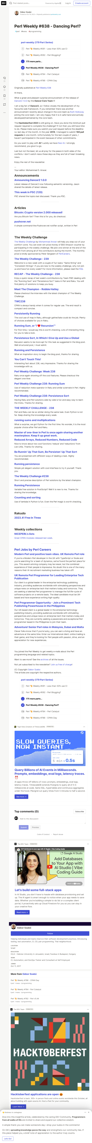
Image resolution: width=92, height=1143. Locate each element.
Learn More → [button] (18, 1106)
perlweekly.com (56, 14)
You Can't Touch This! (27, 359)
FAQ (81, 269)
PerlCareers (64, 254)
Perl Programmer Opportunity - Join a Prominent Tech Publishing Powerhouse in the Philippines (47, 604)
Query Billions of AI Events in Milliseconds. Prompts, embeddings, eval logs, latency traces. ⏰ (50, 773)
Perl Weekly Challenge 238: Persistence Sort (41, 395)
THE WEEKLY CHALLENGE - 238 (34, 407)
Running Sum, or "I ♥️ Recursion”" (35, 325)
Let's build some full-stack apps (38, 890)
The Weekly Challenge (24, 242)
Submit (24, 827)
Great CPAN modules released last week (33, 538)
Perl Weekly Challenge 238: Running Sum (39, 383)
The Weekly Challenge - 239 (31, 258)
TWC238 (19, 301)
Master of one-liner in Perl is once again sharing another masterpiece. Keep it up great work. (48, 434)
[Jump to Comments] (4, 88)
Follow (50, 933)
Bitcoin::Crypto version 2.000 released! (38, 212)
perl (17, 31)
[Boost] (4, 104)
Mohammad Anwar (48, 242)
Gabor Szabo (34, 669)
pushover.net (22, 221)
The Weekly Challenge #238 (31, 476)
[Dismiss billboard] (88, 1112)
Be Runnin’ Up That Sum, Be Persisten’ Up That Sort (45, 451)
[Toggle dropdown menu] (84, 727)
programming (35, 31)
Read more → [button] (22, 912)
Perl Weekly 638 (43, 88)
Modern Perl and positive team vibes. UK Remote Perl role (49, 554)
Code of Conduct (43, 834)
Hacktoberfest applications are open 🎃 (37, 1094)
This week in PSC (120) (28, 192)
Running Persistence (27, 485)
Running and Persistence (29, 350)
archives (44, 659)
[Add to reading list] (4, 96)
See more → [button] (21, 797)
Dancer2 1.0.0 (20, 101)
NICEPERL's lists (24, 533)
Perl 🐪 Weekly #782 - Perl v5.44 (24, 999)
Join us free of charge (61, 664)
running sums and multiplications (34, 420)
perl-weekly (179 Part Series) (37, 42)
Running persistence (27, 463)
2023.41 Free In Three (27, 517)
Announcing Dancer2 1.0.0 (30, 179)
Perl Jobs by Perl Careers (32, 549)
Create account (81, 3)
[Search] (10, 3)
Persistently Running (27, 313)
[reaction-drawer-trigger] (4, 79)
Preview (35, 827)
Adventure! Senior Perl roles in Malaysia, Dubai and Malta (49, 627)
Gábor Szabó (25, 12)
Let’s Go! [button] (8, 1139)
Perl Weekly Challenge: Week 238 (34, 371)
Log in (68, 3)
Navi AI (61, 143)
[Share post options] (4, 112)
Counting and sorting (27, 497)
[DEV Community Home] (4, 3)
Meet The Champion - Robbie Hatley (36, 289)
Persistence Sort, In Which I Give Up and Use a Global (46, 337)
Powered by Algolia (52, 3)
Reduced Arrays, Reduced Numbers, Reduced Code (45, 439)
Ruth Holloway (77, 112)
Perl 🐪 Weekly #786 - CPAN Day (24, 981)
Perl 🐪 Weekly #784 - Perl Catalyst (25, 990)
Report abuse (58, 834)
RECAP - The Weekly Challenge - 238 (37, 273)
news (24, 31)
